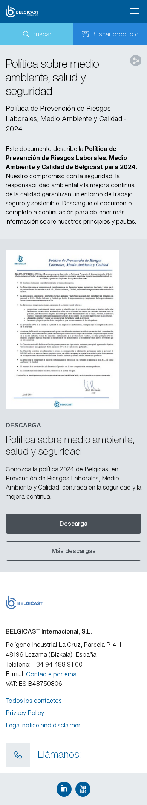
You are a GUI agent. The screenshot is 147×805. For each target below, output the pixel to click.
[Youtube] (82, 789)
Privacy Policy (25, 712)
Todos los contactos (34, 700)
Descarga (73, 523)
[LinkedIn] (64, 789)
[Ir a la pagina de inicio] (34, 11)
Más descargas (74, 550)
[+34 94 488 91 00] (18, 755)
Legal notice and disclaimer (43, 725)
